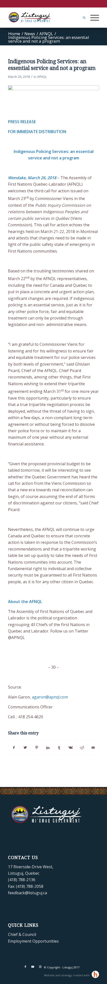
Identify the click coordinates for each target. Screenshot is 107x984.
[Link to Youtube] (33, 966)
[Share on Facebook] (13, 747)
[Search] (81, 18)
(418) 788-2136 (21, 879)
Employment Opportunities (33, 941)
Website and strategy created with (67, 975)
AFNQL (42, 76)
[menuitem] (81, 18)
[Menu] (92, 18)
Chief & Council (22, 934)
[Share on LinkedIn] (48, 747)
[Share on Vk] (70, 747)
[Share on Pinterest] (36, 747)
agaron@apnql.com (50, 697)
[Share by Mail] (93, 747)
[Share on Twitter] (25, 747)
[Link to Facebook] (25, 966)
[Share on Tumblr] (59, 747)
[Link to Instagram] (40, 966)
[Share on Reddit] (81, 747)
